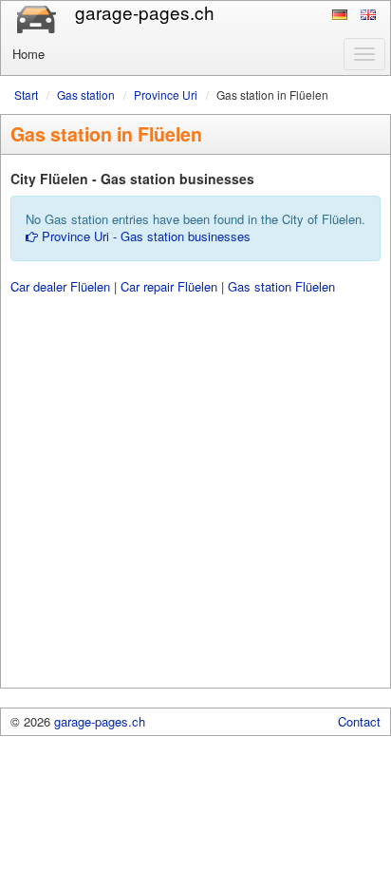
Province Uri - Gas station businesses (144, 236)
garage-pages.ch (99, 721)
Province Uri (165, 94)
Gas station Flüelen (281, 286)
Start (26, 94)
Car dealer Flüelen (60, 286)
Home (28, 54)
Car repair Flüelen (169, 286)
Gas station (86, 94)
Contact (359, 721)
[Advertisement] (195, 492)
